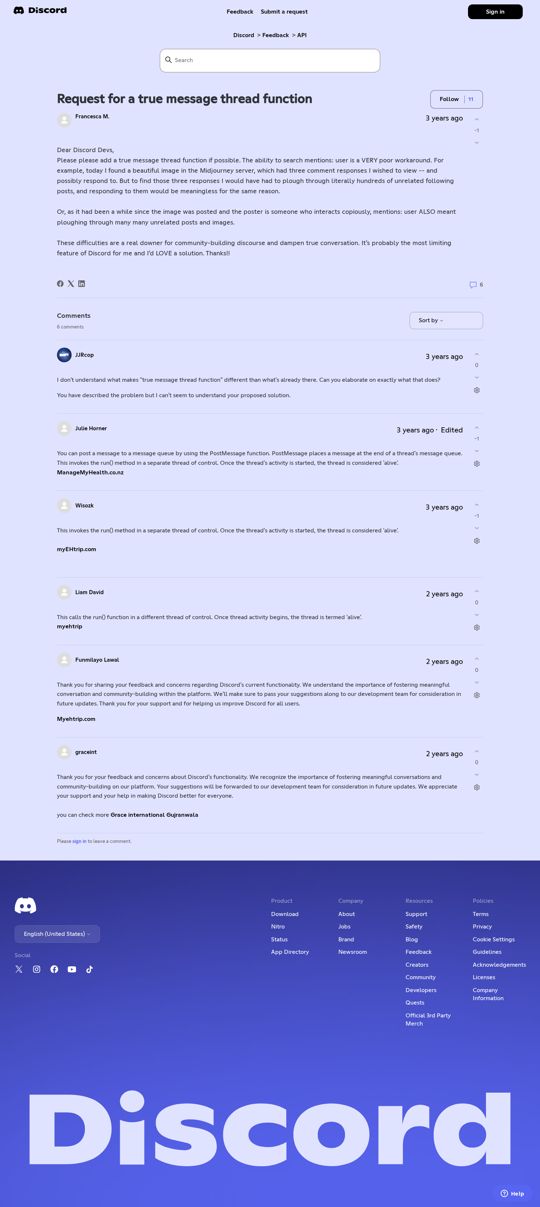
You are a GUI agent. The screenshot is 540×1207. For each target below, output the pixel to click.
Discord (243, 35)
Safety (414, 927)
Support (416, 914)
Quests (415, 1003)
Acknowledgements (499, 965)
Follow (449, 99)
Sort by (429, 320)
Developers (421, 990)
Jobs (344, 927)
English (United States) (55, 934)
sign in (79, 841)
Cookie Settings (494, 939)
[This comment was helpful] (476, 354)
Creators (417, 965)
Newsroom (352, 952)
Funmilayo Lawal (97, 660)
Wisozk (84, 506)
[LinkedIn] (81, 283)
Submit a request (284, 12)
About (346, 914)
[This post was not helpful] (476, 142)
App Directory (290, 952)
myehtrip (69, 626)
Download (285, 914)
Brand (346, 939)
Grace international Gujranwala (154, 815)
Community (421, 977)
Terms (481, 914)
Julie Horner (91, 428)
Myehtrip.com (76, 719)
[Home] (40, 12)
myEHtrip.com (76, 549)
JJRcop (84, 355)
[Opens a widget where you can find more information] (512, 1194)
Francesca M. (92, 116)
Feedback (240, 12)
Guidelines (487, 952)
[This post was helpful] (476, 119)
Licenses (484, 977)
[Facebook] (60, 283)
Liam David (89, 592)
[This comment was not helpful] (476, 377)
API (302, 35)
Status (279, 939)
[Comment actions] (476, 390)
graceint (86, 752)
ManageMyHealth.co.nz (90, 472)
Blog (412, 939)
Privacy (482, 927)
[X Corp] (71, 283)
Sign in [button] (495, 12)
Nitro (278, 927)
